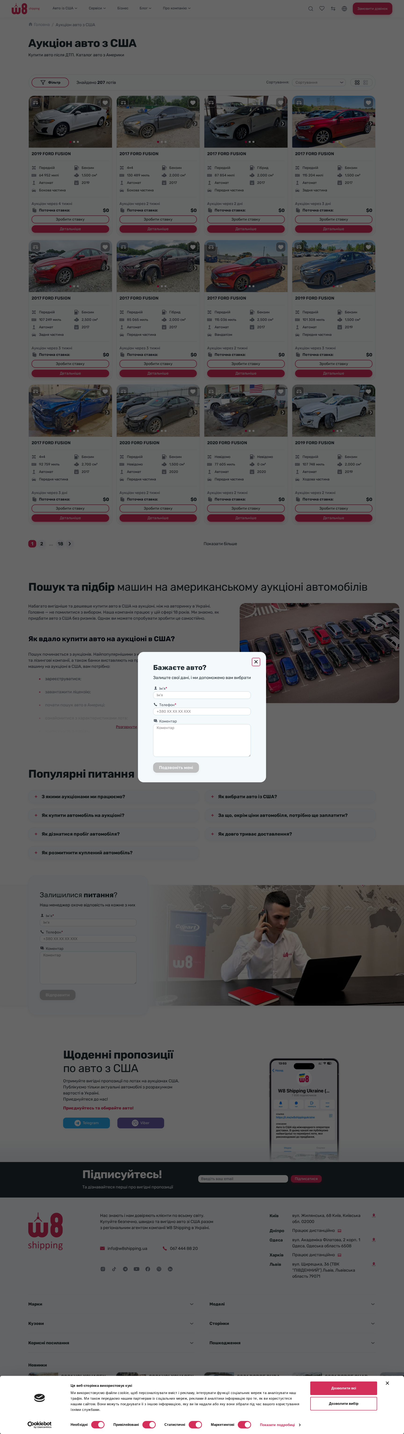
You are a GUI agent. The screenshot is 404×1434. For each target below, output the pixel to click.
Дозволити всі (343, 1388)
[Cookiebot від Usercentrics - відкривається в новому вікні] (39, 1424)
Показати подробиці (277, 1425)
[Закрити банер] (387, 1383)
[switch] (149, 1424)
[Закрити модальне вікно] (256, 662)
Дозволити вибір (343, 1403)
